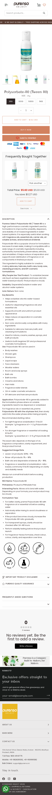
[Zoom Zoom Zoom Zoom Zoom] (26, 50)
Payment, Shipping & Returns (16, 786)
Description (8, 219)
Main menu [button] (7, 733)
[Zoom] (7, 68)
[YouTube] (14, 778)
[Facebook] (3, 778)
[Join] (47, 695)
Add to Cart (26, 201)
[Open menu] (8, 5)
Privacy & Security (11, 789)
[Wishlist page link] (44, 4)
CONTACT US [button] (8, 741)
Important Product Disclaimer (21, 577)
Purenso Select (11, 784)
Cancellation (29, 789)
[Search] (44, 13)
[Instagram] (9, 778)
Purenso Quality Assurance (20, 584)
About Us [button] (7, 725)
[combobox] (37, 183)
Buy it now (26, 130)
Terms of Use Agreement (14, 792)
